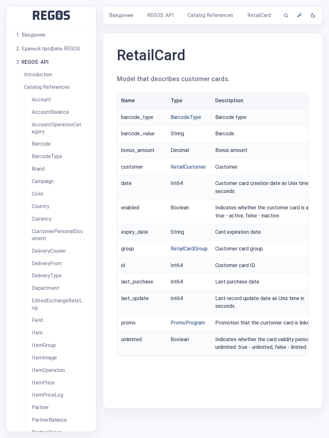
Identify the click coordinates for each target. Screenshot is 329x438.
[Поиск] (286, 15)
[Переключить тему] (313, 15)
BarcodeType (186, 117)
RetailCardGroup (189, 249)
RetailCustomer (188, 167)
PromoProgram (188, 323)
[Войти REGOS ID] (299, 15)
